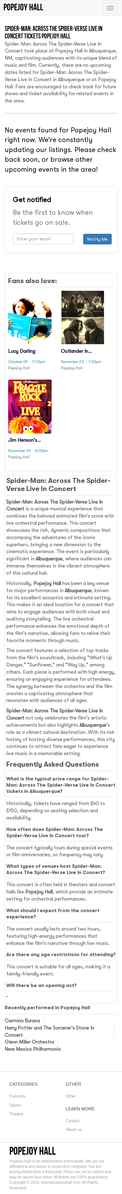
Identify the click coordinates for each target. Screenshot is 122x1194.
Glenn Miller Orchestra (29, 1042)
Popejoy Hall (32, 1151)
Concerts (17, 1096)
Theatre (16, 1114)
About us (74, 1129)
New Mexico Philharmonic (33, 1049)
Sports (15, 1105)
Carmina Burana (22, 1021)
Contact (73, 1120)
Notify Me (97, 239)
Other (71, 1096)
